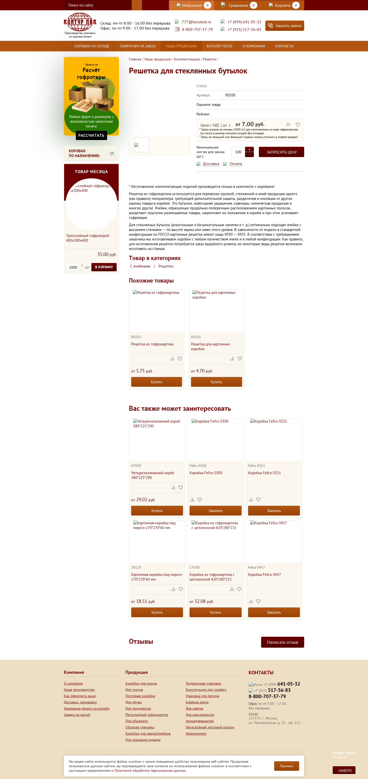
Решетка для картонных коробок (210, 346)
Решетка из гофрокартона (152, 344)
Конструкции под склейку (206, 689)
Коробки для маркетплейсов (147, 733)
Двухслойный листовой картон (210, 727)
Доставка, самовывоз (80, 702)
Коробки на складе (92, 46)
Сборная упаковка (139, 727)
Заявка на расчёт (77, 714)
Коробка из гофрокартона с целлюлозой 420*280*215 (212, 577)
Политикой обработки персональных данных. (150, 770)
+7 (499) (282, 684)
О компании (254, 46)
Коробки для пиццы (141, 683)
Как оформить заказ (80, 696)
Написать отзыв (282, 642)
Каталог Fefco (219, 46)
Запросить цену (282, 152)
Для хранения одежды (142, 739)
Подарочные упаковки (203, 683)
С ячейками (140, 266)
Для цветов (194, 708)
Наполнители (196, 733)
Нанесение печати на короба (86, 708)
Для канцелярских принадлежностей (200, 717)
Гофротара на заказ (138, 46)
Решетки (165, 266)
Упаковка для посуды (202, 696)
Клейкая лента (197, 702)
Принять (286, 766)
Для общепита (136, 721)
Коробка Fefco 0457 (264, 574)
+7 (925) (272, 691)
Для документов (138, 708)
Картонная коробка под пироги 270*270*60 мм (156, 577)
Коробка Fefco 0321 (264, 472)
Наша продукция (181, 46)
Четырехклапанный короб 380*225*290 (152, 475)
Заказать (216, 510)
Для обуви (133, 702)
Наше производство (79, 689)
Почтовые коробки (140, 696)
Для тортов (134, 689)
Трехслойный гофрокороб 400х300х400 (87, 238)
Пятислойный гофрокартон (146, 714)
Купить (156, 381)
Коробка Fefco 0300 (206, 472)
